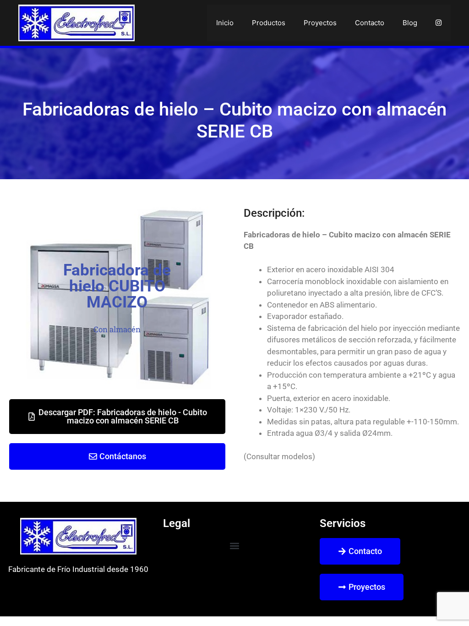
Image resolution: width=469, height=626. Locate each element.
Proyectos (320, 22)
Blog (410, 22)
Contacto (369, 22)
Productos (268, 22)
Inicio (225, 22)
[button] (234, 545)
